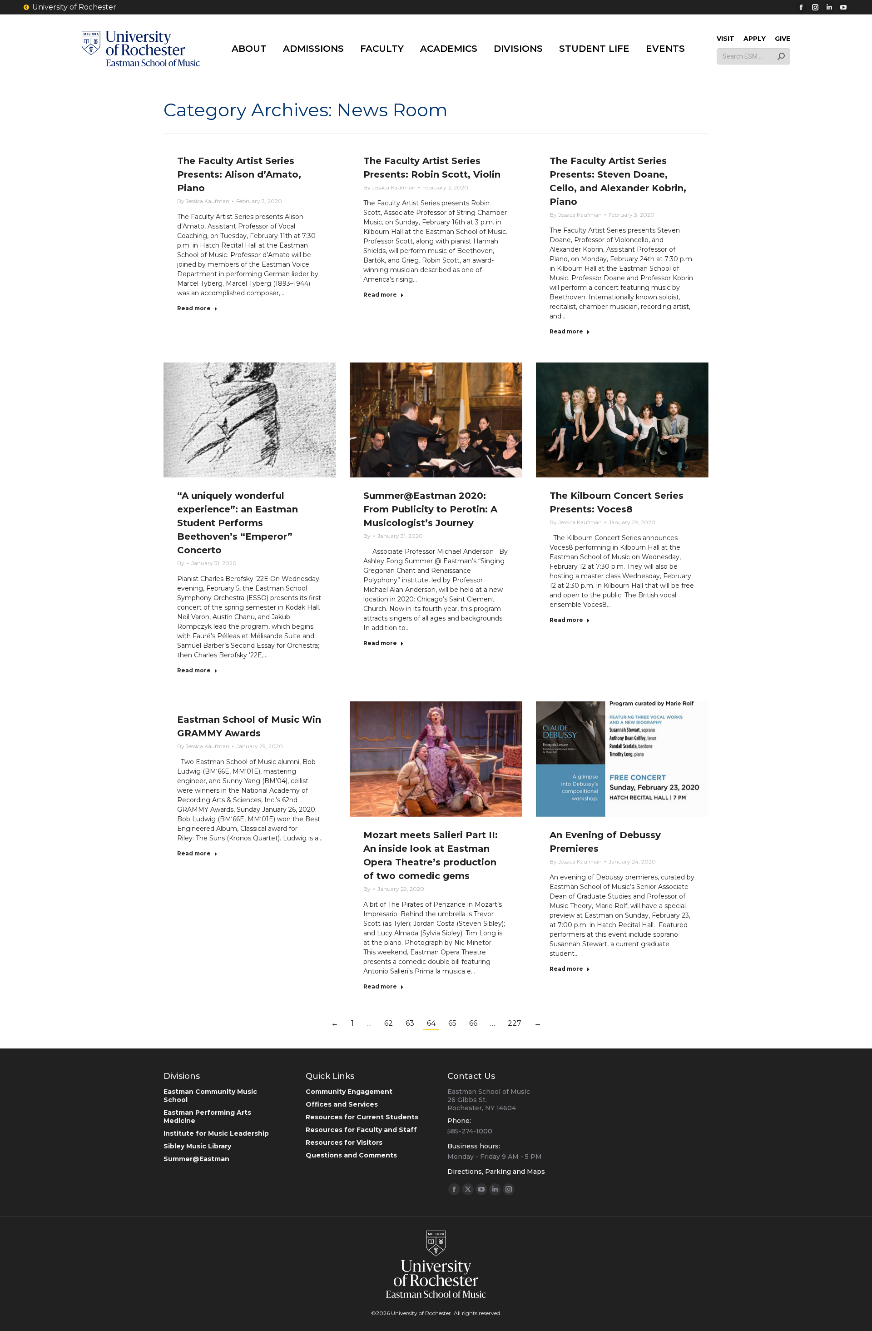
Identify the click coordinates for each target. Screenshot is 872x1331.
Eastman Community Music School (210, 1096)
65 (452, 1023)
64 (431, 1023)
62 (388, 1023)
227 (514, 1023)
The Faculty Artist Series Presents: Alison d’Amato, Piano (239, 174)
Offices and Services (342, 1104)
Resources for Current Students (362, 1117)
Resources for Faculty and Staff (361, 1130)
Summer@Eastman (196, 1159)
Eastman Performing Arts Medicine (207, 1116)
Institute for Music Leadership (216, 1133)
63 (410, 1023)
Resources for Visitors (344, 1142)
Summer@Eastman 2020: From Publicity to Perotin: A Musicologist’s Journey (430, 509)
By (203, 201)
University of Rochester (74, 7)
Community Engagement (349, 1092)
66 (473, 1023)
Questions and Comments (351, 1155)
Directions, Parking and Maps (496, 1171)
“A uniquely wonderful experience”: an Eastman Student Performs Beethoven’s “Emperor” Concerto (237, 523)
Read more (194, 308)
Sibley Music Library (197, 1146)
